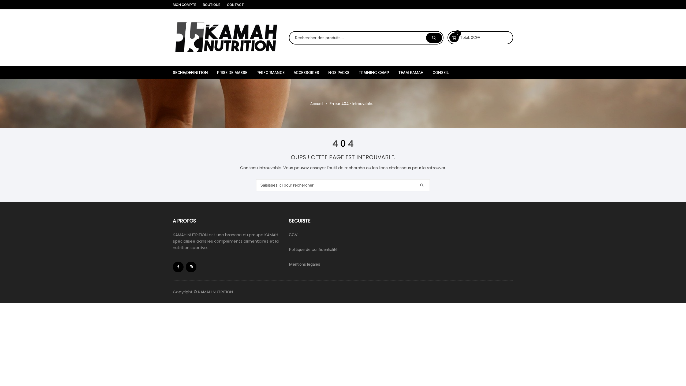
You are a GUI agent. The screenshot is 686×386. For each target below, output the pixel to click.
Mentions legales (304, 264)
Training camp (374, 72)
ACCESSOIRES (306, 72)
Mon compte (184, 5)
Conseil (441, 72)
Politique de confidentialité (313, 249)
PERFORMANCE (270, 72)
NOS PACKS (338, 72)
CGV (293, 234)
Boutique (211, 5)
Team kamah (410, 72)
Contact (235, 5)
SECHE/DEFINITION (190, 72)
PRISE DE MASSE (232, 72)
